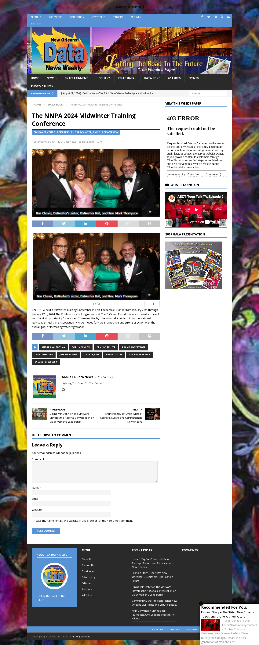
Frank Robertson (133, 347)
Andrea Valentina (53, 347)
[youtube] (222, 17)
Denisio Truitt (106, 347)
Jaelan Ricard (68, 354)
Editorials (126, 78)
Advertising (98, 17)
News (50, 78)
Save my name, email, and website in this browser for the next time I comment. (84, 520)
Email (35, 498)
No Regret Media (81, 636)
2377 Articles (105, 377)
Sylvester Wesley (46, 361)
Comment (38, 459)
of (96, 304)
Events (193, 78)
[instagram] (215, 17)
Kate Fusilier (114, 354)
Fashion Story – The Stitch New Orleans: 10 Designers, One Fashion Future (227, 614)
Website (37, 509)
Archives (135, 17)
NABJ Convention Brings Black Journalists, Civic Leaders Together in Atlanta (153, 614)
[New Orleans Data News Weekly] (129, 72)
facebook (157, 629)
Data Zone (152, 78)
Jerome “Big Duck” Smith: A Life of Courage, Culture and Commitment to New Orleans (153, 563)
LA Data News (68, 141)
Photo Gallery (42, 86)
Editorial (118, 17)
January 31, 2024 (46, 141)
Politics (105, 78)
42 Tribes (174, 78)
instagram (193, 629)
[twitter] (208, 17)
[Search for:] (208, 93)
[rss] (228, 17)
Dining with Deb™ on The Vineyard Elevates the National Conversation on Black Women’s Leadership (154, 591)
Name (36, 487)
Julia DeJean (91, 354)
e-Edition (36, 23)
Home (35, 78)
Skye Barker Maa (139, 354)
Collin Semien (81, 347)
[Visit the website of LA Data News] (63, 390)
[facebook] (202, 17)
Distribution (77, 17)
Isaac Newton (44, 354)
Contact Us (55, 17)
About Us (36, 17)
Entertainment (76, 78)
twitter (175, 629)
